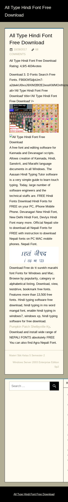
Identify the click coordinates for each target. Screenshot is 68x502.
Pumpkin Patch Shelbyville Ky (29, 326)
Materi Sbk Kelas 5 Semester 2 (27, 355)
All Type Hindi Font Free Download (34, 494)
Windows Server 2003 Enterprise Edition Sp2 (36, 364)
